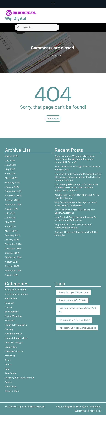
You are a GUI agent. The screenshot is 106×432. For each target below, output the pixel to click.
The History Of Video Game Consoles (77, 327)
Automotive (11, 298)
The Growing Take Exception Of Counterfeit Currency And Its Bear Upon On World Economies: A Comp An (76, 187)
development (11, 311)
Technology (11, 386)
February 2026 (12, 182)
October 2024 (12, 252)
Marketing (10, 355)
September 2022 (13, 270)
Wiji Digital (15, 18)
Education (10, 320)
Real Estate (10, 373)
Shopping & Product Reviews (19, 377)
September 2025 (13, 204)
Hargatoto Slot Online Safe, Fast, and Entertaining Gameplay (73, 226)
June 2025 (10, 217)
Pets (7, 368)
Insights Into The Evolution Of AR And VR (77, 310)
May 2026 (10, 169)
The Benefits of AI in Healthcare (74, 319)
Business (9, 302)
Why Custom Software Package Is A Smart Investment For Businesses (76, 204)
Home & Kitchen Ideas (16, 338)
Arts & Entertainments (16, 294)
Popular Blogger (64, 406)
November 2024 (13, 248)
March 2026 (11, 178)
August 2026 (11, 156)
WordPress (80, 410)
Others (8, 364)
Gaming (9, 329)
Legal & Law (11, 346)
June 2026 (10, 164)
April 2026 (10, 173)
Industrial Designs (14, 342)
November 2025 (13, 195)
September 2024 (13, 257)
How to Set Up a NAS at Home (73, 292)
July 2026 (10, 160)
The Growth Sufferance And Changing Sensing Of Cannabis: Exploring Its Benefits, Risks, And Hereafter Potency (78, 177)
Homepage (53, 118)
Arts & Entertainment (15, 289)
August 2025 (11, 208)
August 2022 (11, 275)
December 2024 (13, 244)
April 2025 (10, 226)
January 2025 (12, 239)
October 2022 (12, 266)
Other (8, 360)
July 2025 (10, 213)
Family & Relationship (16, 324)
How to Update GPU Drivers (72, 300)
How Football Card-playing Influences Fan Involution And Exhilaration (76, 219)
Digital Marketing (13, 316)
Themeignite (82, 406)
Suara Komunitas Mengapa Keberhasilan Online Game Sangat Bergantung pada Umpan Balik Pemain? (75, 159)
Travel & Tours (12, 390)
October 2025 (12, 200)
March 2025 (11, 230)
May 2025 (10, 222)
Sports (8, 382)
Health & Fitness (13, 333)
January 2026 (12, 186)
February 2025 (12, 235)
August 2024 (11, 261)
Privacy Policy (94, 410)
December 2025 (13, 191)
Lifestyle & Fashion (14, 351)
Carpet (8, 307)
